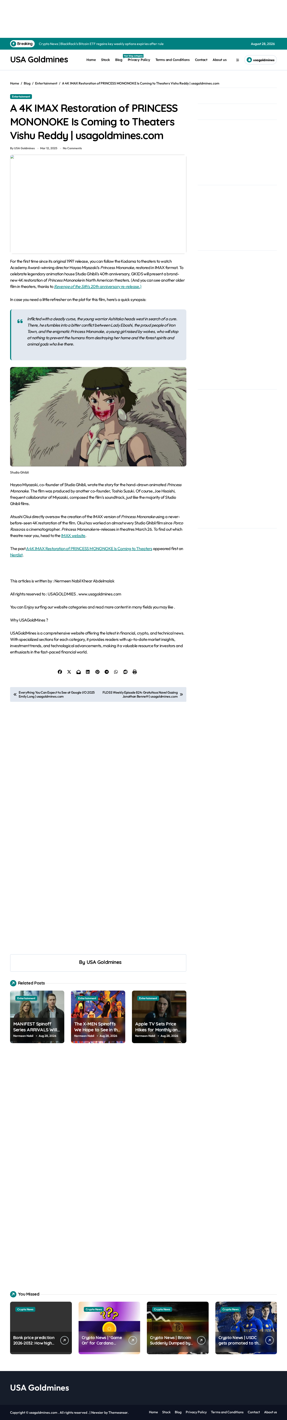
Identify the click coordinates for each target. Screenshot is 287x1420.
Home (91, 60)
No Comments (72, 148)
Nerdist (16, 554)
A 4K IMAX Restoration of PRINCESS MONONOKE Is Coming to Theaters (89, 548)
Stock (105, 60)
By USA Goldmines (22, 148)
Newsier (97, 1412)
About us (219, 60)
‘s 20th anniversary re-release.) (97, 286)
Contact (201, 60)
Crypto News (25, 1309)
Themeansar (118, 1412)
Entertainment (21, 96)
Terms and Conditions (172, 60)
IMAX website (73, 535)
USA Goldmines (39, 59)
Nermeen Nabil (23, 1036)
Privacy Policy (139, 60)
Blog (120, 58)
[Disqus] (98, 1111)
